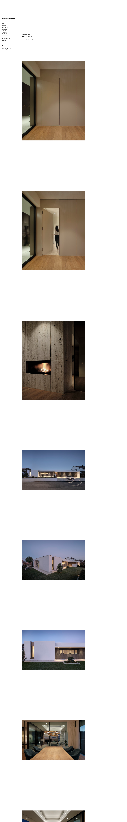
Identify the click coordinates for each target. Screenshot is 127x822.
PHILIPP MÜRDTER (8, 19)
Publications (6, 38)
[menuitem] (9, 29)
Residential (5, 35)
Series (4, 25)
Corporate (4, 29)
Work (4, 24)
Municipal (4, 33)
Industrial (4, 32)
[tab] (9, 24)
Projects (5, 27)
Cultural (4, 30)
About (4, 40)
